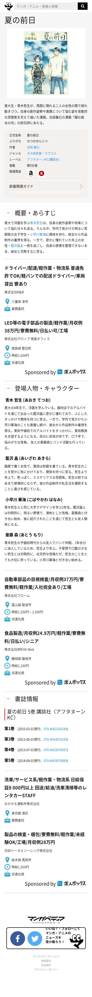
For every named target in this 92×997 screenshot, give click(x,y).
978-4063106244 (55, 728)
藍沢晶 (15, 245)
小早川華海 (38, 234)
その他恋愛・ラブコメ (41, 153)
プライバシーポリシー (46, 969)
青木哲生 (36, 222)
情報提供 (46, 961)
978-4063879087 (55, 749)
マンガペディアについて (46, 956)
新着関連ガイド (21, 186)
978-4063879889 (55, 760)
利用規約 (46, 965)
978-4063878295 (55, 739)
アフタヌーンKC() (43, 159)
